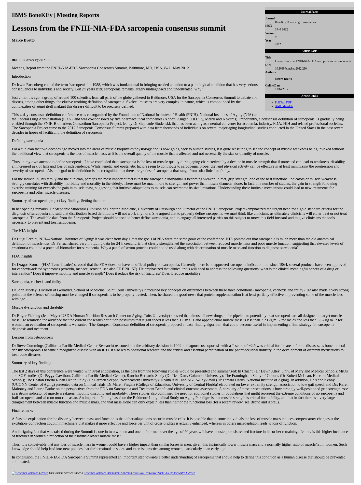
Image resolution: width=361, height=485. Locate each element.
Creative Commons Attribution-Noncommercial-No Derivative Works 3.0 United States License (139, 473)
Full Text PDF (283, 102)
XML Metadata (284, 106)
